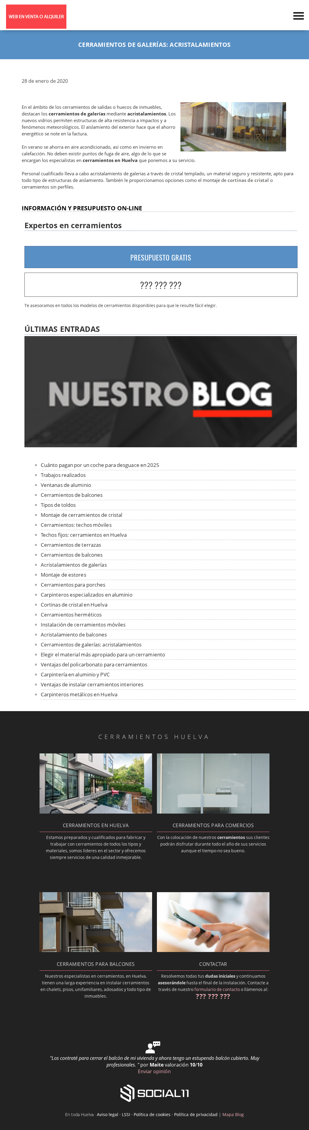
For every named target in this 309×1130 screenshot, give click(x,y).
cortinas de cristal (248, 180)
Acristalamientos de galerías (74, 564)
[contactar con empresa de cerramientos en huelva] (213, 950)
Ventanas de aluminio (66, 484)
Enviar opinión (154, 1071)
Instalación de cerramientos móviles (83, 624)
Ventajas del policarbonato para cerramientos (94, 664)
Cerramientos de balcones (72, 494)
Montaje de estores (63, 574)
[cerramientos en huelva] (96, 811)
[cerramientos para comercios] (213, 811)
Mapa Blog (233, 1114)
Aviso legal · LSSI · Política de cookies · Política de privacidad (157, 1114)
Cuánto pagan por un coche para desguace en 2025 (100, 464)
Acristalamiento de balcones (74, 634)
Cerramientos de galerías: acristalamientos (91, 644)
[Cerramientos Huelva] (36, 27)
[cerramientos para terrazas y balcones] (96, 950)
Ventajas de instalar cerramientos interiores (92, 684)
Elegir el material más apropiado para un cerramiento (103, 654)
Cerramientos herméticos (71, 614)
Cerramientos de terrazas (71, 544)
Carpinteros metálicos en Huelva (79, 694)
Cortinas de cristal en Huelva (74, 604)
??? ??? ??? (161, 285)
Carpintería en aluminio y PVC (75, 674)
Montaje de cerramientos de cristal (81, 514)
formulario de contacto (217, 989)
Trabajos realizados (63, 474)
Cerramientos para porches (73, 584)
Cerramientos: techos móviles (76, 524)
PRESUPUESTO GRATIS (160, 257)
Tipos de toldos (58, 504)
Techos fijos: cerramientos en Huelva (84, 534)
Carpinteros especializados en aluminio (86, 594)
